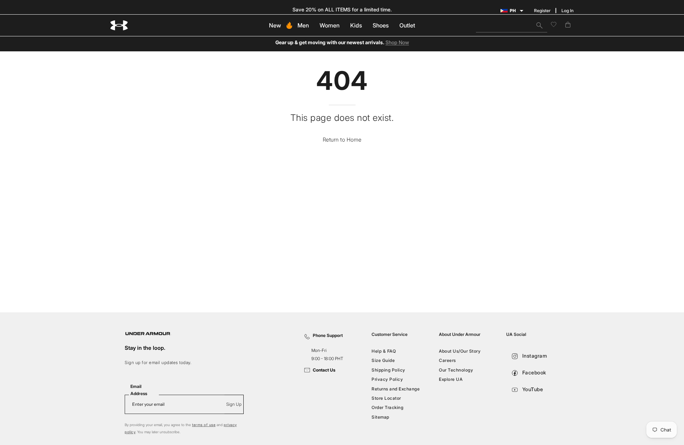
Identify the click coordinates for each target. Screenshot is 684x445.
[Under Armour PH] (119, 25)
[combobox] (511, 25)
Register (542, 10)
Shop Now (397, 42)
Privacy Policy (387, 379)
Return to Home (342, 139)
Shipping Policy (388, 370)
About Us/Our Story (460, 351)
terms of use (204, 425)
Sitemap (380, 416)
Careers (447, 360)
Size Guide (383, 360)
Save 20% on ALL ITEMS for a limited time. (342, 9)
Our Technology (456, 370)
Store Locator (386, 398)
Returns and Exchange (396, 388)
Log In (567, 10)
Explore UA (450, 379)
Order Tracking (387, 407)
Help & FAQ (384, 351)
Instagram (533, 356)
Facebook (533, 372)
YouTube (531, 389)
